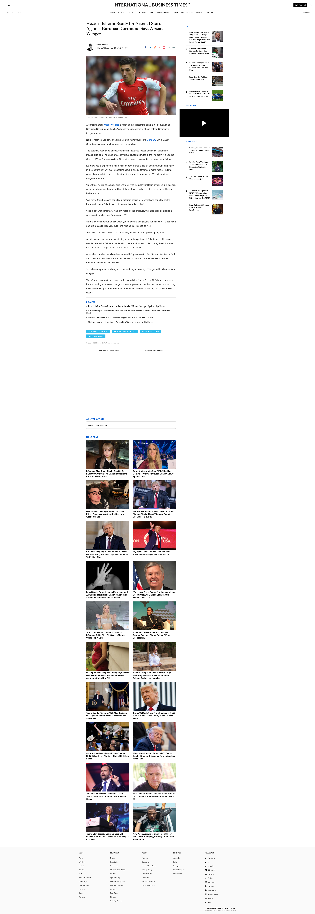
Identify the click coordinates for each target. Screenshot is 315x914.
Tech (176, 12)
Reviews (210, 12)
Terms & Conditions (149, 866)
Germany (151, 140)
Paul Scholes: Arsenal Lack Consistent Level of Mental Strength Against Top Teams (126, 306)
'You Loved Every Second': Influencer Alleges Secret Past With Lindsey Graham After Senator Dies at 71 (154, 595)
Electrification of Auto (118, 870)
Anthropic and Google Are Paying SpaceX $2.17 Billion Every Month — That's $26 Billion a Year (107, 756)
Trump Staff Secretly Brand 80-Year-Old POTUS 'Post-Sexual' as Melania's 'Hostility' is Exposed (107, 836)
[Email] (169, 47)
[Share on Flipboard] (159, 47)
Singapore (176, 866)
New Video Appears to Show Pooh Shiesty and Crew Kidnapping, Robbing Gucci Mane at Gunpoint (153, 836)
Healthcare (114, 866)
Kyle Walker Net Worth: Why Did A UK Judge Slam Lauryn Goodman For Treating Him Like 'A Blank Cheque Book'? (199, 37)
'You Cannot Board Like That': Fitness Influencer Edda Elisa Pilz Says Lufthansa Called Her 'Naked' (105, 635)
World (112, 12)
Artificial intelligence (117, 881)
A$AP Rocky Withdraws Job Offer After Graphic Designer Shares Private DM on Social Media (151, 635)
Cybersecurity (115, 878)
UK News (121, 12)
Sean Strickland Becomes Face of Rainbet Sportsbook (199, 207)
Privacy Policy (147, 870)
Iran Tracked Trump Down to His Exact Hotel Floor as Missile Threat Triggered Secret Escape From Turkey (153, 514)
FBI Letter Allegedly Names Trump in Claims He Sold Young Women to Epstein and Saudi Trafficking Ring (107, 554)
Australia (176, 858)
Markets (132, 12)
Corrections (146, 878)
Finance (113, 874)
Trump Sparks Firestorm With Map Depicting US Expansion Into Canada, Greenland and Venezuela (106, 716)
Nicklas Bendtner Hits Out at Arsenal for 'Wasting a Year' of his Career (121, 322)
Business (142, 12)
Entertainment (187, 12)
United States (178, 874)
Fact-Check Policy (148, 885)
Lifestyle (199, 12)
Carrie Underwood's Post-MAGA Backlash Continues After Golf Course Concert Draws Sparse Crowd (153, 474)
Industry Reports (116, 901)
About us (145, 858)
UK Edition (305, 12)
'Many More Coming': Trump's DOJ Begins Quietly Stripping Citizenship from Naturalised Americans (154, 756)
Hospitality (114, 862)
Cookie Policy (147, 874)
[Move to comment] (173, 47)
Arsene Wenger (111, 125)
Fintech (113, 897)
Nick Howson (103, 44)
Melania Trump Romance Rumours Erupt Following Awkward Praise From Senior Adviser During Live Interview (152, 675)
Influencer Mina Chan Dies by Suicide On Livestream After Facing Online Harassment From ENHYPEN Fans (106, 474)
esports (113, 889)
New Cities (114, 893)
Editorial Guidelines (153, 350)
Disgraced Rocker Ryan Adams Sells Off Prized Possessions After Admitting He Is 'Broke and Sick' (105, 514)
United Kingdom (179, 870)
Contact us (146, 862)
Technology (83, 881)
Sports (81, 893)
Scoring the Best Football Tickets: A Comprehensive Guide (199, 150)
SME (151, 12)
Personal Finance (163, 12)
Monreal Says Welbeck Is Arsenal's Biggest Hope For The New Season (120, 318)
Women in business (117, 885)
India (175, 862)
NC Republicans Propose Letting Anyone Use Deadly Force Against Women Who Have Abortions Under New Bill (107, 675)
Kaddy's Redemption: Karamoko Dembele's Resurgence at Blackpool (199, 50)
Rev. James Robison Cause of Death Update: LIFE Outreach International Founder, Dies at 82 (154, 796)
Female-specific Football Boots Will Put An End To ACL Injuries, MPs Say (199, 93)
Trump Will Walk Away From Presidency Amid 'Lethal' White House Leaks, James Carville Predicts (154, 716)
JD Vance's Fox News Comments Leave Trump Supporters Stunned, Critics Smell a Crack (106, 796)
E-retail (112, 858)
